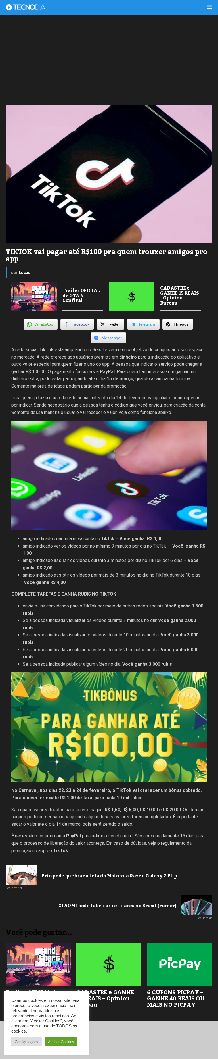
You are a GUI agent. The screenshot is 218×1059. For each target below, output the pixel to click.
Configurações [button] (26, 1042)
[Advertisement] (109, 59)
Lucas (24, 273)
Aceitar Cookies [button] (61, 1042)
